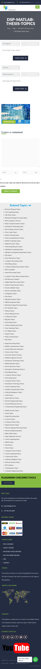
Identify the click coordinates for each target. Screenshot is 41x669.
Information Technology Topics (14, 360)
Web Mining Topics (11, 264)
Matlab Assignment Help (12, 302)
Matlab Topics (9, 442)
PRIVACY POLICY (14, 660)
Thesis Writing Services (12, 313)
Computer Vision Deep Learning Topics (17, 276)
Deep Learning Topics (11, 336)
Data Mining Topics (11, 372)
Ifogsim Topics (9, 334)
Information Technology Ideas (14, 226)
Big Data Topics (10, 319)
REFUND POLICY (32, 660)
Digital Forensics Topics (12, 244)
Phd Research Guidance (12, 279)
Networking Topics (11, 322)
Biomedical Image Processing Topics (16, 218)
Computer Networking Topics (14, 261)
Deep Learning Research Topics (14, 238)
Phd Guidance (9, 465)
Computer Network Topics (13, 375)
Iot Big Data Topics (11, 293)
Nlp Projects (8, 445)
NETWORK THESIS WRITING (12, 551)
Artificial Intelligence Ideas (13, 459)
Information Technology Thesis (14, 383)
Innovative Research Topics (13, 355)
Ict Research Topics (11, 316)
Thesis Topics (9, 413)
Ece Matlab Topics (10, 331)
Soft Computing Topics (12, 212)
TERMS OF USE (5, 660)
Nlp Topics (8, 255)
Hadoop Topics (9, 311)
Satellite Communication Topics (14, 389)
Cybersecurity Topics (11, 456)
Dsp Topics (8, 296)
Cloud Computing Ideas (12, 439)
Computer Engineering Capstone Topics (17, 267)
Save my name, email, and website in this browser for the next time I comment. (20, 184)
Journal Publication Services (13, 404)
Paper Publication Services (13, 436)
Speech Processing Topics (13, 272)
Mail (32, 2)
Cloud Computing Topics (12, 386)
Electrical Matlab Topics (12, 288)
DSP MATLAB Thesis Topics (26, 28)
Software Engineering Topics (13, 325)
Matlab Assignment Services (13, 358)
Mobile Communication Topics (14, 346)
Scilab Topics (9, 395)
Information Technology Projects (15, 369)
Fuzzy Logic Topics (11, 232)
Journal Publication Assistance (14, 349)
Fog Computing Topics (12, 328)
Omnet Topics (9, 448)
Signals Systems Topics (12, 425)
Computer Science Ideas (12, 422)
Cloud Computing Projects (13, 453)
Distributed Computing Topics (14, 249)
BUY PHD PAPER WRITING (11, 555)
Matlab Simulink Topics (12, 363)
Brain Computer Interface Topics (15, 223)
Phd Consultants (10, 269)
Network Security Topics (12, 462)
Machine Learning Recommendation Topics (18, 252)
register (38, 2)
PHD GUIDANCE (8, 544)
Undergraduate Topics (11, 468)
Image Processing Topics (12, 343)
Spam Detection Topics (12, 398)
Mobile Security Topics (12, 410)
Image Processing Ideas (12, 416)
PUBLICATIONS (5, 663)
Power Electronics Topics (12, 258)
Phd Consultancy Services (13, 220)
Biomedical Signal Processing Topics (16, 305)
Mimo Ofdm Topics (11, 433)
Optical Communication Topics (14, 285)
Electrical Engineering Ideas (13, 430)
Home (8, 28)
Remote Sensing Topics (12, 235)
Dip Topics (8, 339)
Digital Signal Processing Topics (14, 282)
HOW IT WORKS (8, 548)
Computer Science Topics (12, 381)
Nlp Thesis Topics (10, 215)
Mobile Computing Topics (13, 241)
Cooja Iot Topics (10, 419)
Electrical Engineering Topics (14, 401)
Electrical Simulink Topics (13, 290)
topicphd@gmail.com (10, 506)
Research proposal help (23, 663)
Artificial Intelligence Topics (13, 392)
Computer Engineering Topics (14, 471)
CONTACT (6, 563)
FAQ (4, 559)
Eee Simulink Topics (11, 308)
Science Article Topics (11, 352)
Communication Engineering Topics (16, 406)
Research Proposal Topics (12, 209)
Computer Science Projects (13, 451)
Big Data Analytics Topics (13, 299)
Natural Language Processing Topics (16, 428)
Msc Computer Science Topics (14, 229)
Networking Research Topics (13, 246)
